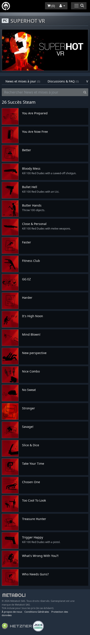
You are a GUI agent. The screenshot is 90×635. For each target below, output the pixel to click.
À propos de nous (12, 611)
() (52, 6)
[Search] (84, 92)
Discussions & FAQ (63, 81)
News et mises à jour (22, 81)
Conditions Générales (36, 611)
